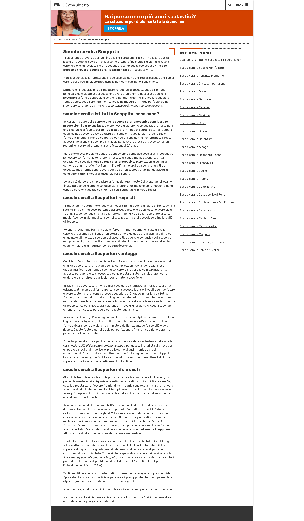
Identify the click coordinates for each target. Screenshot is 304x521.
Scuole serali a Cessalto (195, 131)
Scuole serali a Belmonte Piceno (201, 155)
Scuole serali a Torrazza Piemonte (202, 75)
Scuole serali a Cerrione (195, 115)
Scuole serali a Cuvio (193, 123)
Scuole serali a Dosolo (194, 91)
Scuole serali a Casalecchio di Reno (202, 194)
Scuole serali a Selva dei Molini (199, 250)
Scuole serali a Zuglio (193, 170)
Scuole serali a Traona (194, 178)
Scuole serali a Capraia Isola (198, 210)
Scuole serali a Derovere (195, 99)
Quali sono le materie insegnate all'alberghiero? (210, 59)
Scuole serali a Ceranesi (195, 107)
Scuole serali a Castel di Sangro (200, 218)
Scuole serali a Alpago (194, 147)
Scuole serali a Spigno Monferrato (202, 67)
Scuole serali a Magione (195, 234)
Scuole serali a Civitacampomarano (203, 83)
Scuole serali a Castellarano (197, 186)
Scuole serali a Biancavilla (196, 162)
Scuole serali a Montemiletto (198, 226)
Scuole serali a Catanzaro (196, 139)
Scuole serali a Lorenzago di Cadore (203, 242)
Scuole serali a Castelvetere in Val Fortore (207, 202)
